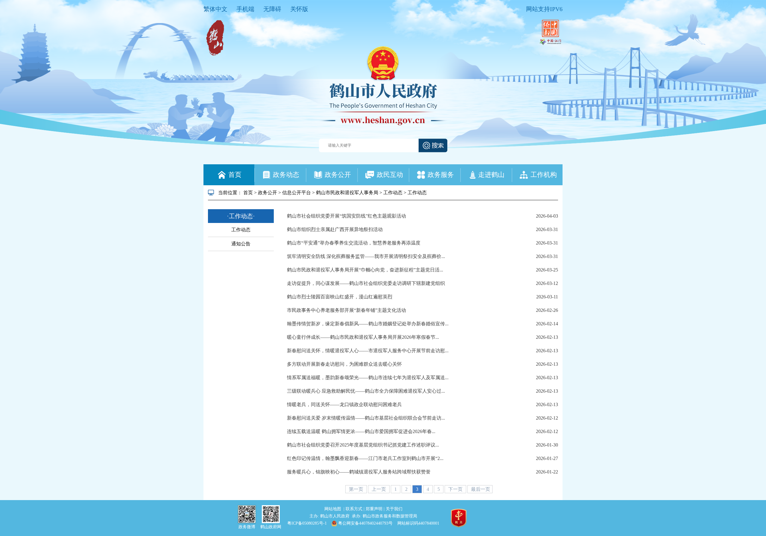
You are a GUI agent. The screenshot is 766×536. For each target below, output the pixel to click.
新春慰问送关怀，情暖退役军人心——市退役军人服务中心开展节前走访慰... (368, 350)
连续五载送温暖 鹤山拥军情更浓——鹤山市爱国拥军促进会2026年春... (361, 431)
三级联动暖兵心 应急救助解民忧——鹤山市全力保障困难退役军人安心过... (366, 391)
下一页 (456, 489)
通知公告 (240, 243)
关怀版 (299, 9)
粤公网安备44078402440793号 (365, 523)
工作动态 (392, 192)
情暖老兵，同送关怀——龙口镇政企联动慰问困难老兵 (344, 404)
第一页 (356, 489)
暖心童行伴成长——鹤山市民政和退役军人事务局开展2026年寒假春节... (363, 337)
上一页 (379, 489)
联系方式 (355, 509)
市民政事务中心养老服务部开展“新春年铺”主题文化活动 (346, 310)
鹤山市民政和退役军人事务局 (347, 192)
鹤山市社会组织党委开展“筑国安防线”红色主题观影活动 (346, 215)
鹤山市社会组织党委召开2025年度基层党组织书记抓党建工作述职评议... (363, 444)
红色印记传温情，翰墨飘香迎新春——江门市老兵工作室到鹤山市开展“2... (365, 458)
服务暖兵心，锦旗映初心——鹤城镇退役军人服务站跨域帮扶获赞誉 (359, 471)
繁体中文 (215, 9)
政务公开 (267, 192)
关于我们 (394, 509)
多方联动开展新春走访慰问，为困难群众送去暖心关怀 (344, 364)
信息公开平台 (296, 192)
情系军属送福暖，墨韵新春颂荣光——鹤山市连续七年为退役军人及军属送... (368, 377)
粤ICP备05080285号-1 (307, 523)
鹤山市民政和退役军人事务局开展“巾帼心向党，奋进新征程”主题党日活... (365, 269)
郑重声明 (375, 509)
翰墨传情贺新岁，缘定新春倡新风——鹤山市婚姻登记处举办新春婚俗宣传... (368, 323)
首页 (248, 192)
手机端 (245, 9)
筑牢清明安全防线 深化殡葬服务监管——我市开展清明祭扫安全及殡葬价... (366, 256)
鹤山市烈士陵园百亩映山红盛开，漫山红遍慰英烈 (339, 296)
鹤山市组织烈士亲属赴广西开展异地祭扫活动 (335, 229)
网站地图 (333, 509)
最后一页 (480, 489)
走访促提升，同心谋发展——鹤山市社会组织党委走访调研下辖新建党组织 (366, 283)
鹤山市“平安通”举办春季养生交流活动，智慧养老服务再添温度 (353, 242)
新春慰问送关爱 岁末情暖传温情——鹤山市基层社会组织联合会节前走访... (366, 417)
